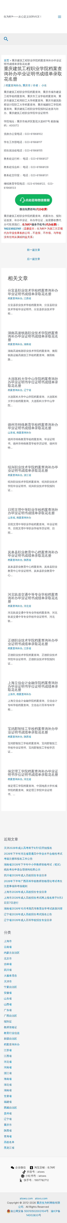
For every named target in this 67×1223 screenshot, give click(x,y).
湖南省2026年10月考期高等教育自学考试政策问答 (33, 908)
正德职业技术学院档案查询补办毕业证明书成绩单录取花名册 (33, 642)
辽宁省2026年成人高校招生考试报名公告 (28, 914)
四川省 (8, 969)
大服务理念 (10, 975)
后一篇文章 (33, 258)
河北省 (27, 606)
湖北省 (8, 1084)
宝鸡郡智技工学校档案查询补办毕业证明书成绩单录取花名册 (33, 730)
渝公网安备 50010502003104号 (29, 1211)
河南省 (8, 1067)
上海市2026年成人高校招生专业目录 (25, 891)
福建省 (8, 1101)
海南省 (8, 1078)
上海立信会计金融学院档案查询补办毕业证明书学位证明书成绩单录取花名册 (33, 686)
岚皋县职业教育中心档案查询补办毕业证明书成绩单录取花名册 (33, 553)
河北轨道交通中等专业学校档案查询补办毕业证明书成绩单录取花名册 (33, 597)
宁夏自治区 (10, 986)
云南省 (8, 946)
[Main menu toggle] (59, 17)
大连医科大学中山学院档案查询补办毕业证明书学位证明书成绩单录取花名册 (33, 382)
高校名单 (9, 1142)
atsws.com (26, 1198)
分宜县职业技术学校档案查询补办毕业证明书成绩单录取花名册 (33, 292)
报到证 (8, 1021)
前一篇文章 (33, 249)
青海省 (8, 1136)
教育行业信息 (12, 1033)
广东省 (8, 1010)
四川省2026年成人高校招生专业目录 (25, 875)
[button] (6, 39)
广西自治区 (10, 1015)
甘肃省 (8, 1096)
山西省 (8, 1004)
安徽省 (8, 992)
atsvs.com (41, 1198)
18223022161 (12, 228)
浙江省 (27, 475)
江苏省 (27, 648)
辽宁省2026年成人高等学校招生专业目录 (28, 920)
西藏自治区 (10, 1107)
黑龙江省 (9, 1147)
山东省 (11, 432)
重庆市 (27, 85)
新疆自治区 (10, 1038)
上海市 (11, 694)
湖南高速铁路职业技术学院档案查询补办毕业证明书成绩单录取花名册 (33, 336)
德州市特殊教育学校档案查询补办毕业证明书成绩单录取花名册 (33, 426)
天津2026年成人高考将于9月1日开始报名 (28, 847)
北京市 (8, 958)
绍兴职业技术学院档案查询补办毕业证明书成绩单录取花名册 (33, 468)
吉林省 (8, 964)
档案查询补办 (13, 85)
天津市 (8, 981)
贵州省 (8, 1113)
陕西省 (27, 560)
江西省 (27, 298)
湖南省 (27, 344)
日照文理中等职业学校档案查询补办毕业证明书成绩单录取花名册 (33, 511)
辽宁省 (27, 390)
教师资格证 (10, 1027)
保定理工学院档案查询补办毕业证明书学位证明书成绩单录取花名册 (33, 772)
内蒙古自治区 (12, 952)
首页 (6, 60)
